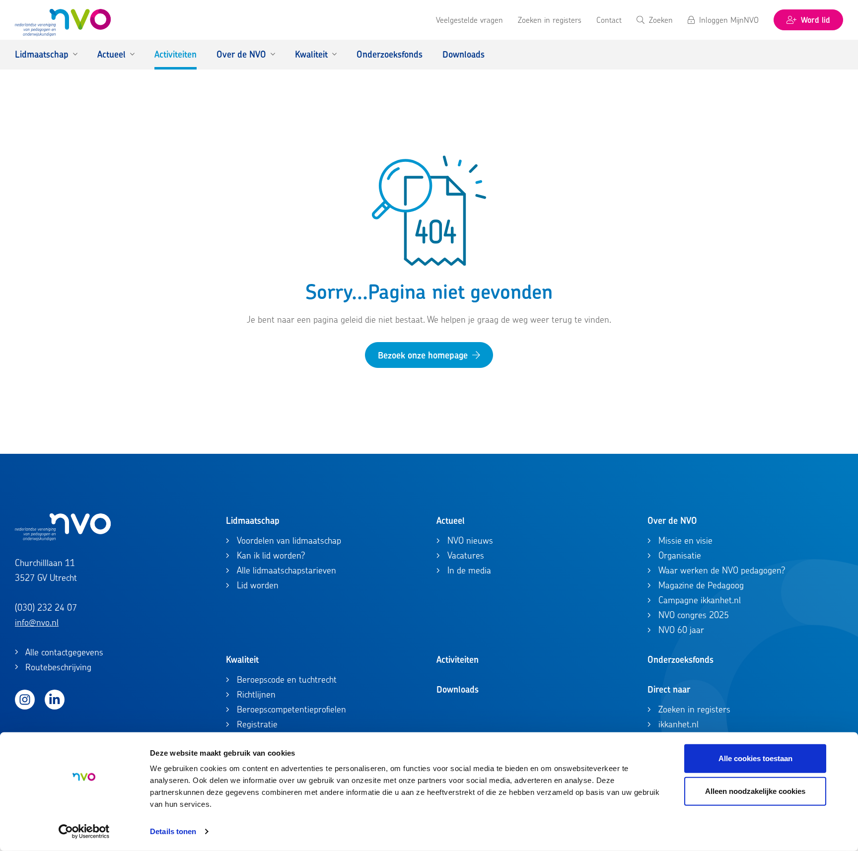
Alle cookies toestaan (755, 758)
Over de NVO (672, 520)
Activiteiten (457, 659)
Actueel (450, 520)
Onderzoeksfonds (680, 659)
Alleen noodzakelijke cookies (755, 790)
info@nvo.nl (37, 622)
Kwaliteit (242, 659)
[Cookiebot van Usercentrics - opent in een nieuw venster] (84, 831)
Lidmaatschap (253, 520)
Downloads (457, 689)
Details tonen (173, 831)
